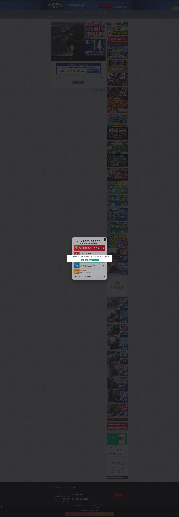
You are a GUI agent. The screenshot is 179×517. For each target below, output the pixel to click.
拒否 (86, 260)
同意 (82, 260)
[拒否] (111, 261)
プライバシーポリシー (93, 260)
